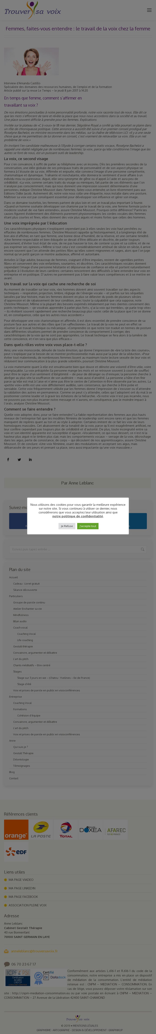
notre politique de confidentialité (77, 516)
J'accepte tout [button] (88, 526)
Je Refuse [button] (67, 526)
